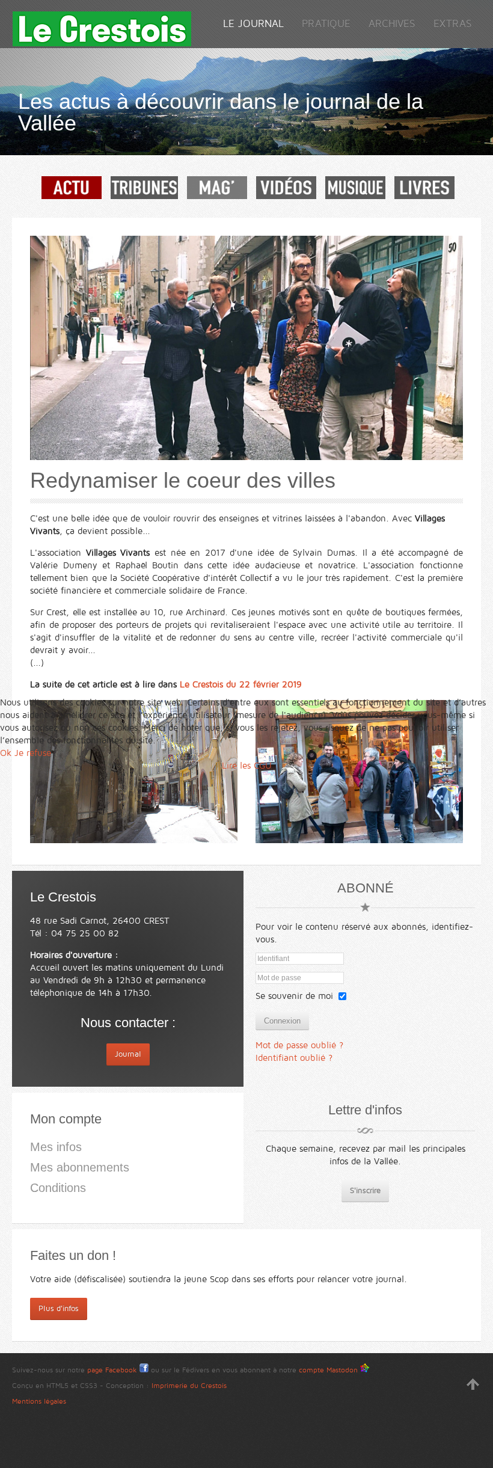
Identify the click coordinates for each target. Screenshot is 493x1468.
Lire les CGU (247, 765)
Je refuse (32, 753)
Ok (5, 753)
